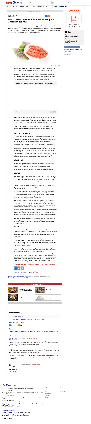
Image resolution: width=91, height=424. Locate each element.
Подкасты (49, 6)
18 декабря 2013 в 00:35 (26, 364)
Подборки (22, 6)
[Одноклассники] (48, 16)
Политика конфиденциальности (9, 408)
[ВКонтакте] (46, 16)
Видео (55, 6)
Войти (68, 2)
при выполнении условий (24, 415)
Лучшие (23, 316)
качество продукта (21, 264)
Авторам (60, 389)
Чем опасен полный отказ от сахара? (53, 297)
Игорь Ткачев (14, 338)
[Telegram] (49, 16)
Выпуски (15, 6)
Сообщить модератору (30, 328)
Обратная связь (76, 387)
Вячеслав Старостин (16, 364)
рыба (39, 264)
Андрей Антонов (12, 328)
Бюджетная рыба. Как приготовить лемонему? (25, 290)
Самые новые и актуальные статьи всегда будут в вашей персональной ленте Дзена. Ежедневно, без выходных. (73, 40)
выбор (46, 264)
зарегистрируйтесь (29, 319)
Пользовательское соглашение (8, 410)
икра (43, 264)
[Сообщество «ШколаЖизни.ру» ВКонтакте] (63, 6)
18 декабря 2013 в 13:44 (23, 338)
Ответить (14, 335)
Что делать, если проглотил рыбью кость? (26, 297)
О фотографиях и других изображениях (10, 412)
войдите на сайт (40, 319)
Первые (19, 316)
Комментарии (41, 6)
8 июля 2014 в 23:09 (21, 328)
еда (50, 264)
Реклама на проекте (77, 384)
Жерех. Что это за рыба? (52, 289)
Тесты (33, 6)
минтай (53, 264)
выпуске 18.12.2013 (23, 277)
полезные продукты (32, 264)
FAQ (60, 387)
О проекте (61, 384)
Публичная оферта (63, 391)
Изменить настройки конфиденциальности (11, 421)
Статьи (28, 6)
